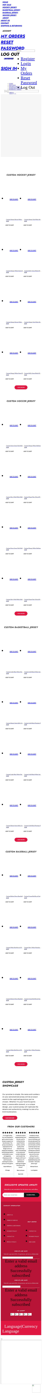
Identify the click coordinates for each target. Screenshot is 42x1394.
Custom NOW (9, 1118)
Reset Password (12, 45)
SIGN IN (9, 68)
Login (26, 63)
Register (28, 58)
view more (21, 387)
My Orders (13, 36)
